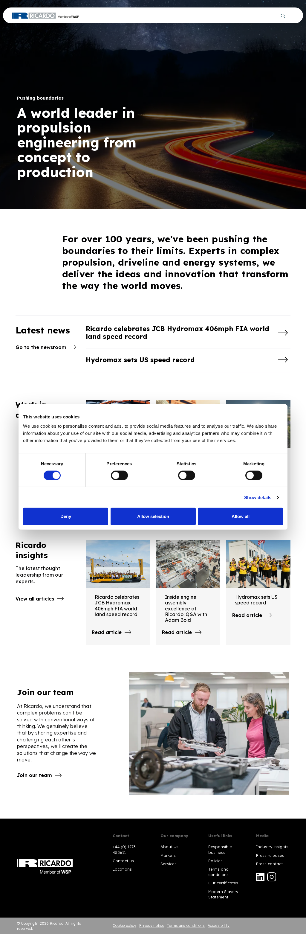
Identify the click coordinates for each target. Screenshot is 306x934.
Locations (122, 869)
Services (168, 863)
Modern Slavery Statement (223, 894)
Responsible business (220, 849)
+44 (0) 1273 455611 (124, 849)
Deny (65, 516)
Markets (168, 855)
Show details (257, 497)
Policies (215, 860)
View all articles (35, 599)
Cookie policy (124, 925)
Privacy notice (151, 925)
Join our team (34, 775)
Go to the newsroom (41, 347)
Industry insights (272, 846)
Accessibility (219, 925)
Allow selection (153, 516)
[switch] (119, 475)
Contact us (123, 860)
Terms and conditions (218, 872)
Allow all (241, 516)
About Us (169, 846)
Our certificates (223, 882)
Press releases (270, 855)
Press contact (269, 863)
